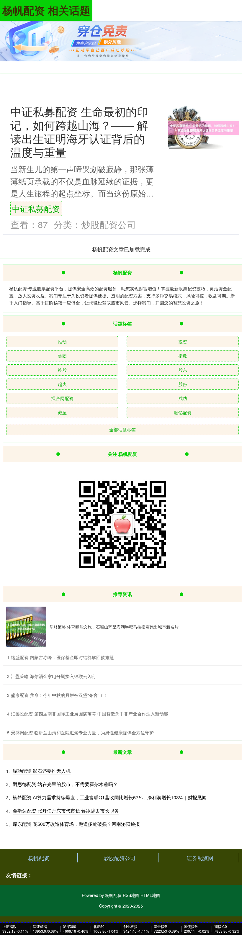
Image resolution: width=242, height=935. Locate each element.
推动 (62, 341)
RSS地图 (131, 895)
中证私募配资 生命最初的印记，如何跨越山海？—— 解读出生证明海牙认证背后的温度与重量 (79, 131)
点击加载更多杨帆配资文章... (121, 249)
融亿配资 (183, 412)
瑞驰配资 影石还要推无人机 (42, 770)
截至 (62, 412)
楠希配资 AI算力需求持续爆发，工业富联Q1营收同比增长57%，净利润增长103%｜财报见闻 (110, 797)
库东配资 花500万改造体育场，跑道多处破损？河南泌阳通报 (76, 824)
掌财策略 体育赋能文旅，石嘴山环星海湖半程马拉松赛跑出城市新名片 (114, 627)
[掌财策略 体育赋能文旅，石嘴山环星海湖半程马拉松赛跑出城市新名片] (26, 627)
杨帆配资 (38, 858)
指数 (182, 356)
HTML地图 (150, 895)
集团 (62, 356)
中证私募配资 (36, 208)
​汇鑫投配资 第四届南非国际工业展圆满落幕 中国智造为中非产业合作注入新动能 (89, 713)
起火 (62, 384)
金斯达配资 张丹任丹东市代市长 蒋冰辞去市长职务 (66, 810)
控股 (62, 370)
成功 (182, 398)
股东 (182, 370)
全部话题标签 (122, 429)
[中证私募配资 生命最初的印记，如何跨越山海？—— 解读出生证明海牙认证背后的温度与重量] (203, 128)
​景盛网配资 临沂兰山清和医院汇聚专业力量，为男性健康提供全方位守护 (82, 732)
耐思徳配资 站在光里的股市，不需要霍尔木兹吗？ (65, 784)
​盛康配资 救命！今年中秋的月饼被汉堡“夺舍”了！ (59, 695)
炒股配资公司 (119, 858)
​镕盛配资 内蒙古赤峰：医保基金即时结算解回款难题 (62, 657)
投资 (182, 341)
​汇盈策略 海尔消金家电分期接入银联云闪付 (53, 676)
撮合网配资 (62, 398)
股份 (182, 384)
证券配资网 (200, 858)
